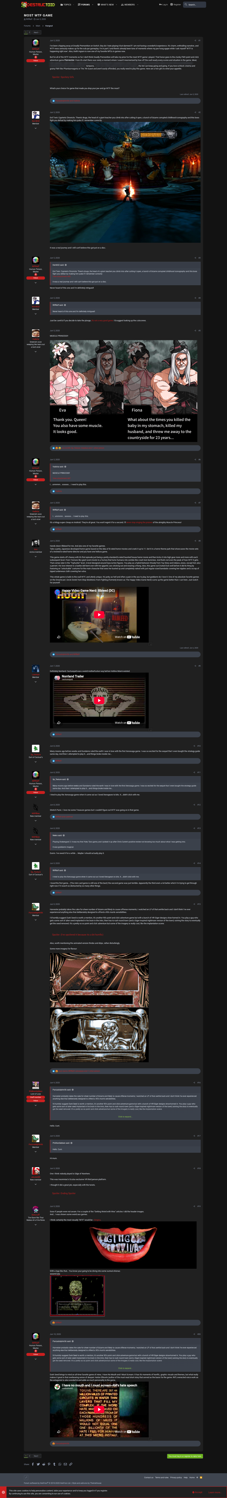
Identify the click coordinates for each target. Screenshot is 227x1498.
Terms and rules (161, 1477)
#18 (199, 1168)
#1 (199, 40)
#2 (199, 112)
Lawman (36, 674)
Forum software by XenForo (47, 1483)
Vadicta (35, 339)
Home (192, 1477)
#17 (199, 1136)
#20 (199, 1334)
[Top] (197, 1477)
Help (186, 1477)
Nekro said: (57, 835)
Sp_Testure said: (59, 779)
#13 (199, 828)
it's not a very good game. (102, 320)
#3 (199, 258)
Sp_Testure (36, 754)
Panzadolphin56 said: (62, 1090)
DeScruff (36, 1215)
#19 (199, 1206)
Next (36, 32)
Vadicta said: (58, 467)
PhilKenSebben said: (61, 1143)
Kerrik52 (36, 121)
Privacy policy (176, 1477)
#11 (199, 772)
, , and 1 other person (82, 448)
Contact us (148, 1477)
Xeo (35, 549)
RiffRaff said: (58, 305)
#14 (199, 863)
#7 (199, 503)
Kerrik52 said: (58, 265)
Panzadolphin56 (36, 912)
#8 (199, 541)
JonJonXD (35, 1177)
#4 (199, 298)
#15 (199, 904)
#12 (199, 805)
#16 (199, 1083)
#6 (199, 460)
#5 (199, 331)
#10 (199, 746)
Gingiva (97, 1220)
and (67, 101)
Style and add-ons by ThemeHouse (86, 1483)
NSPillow (36, 813)
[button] (67, 5)
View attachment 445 (62, 276)
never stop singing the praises (139, 522)
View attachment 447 (62, 478)
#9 (199, 666)
